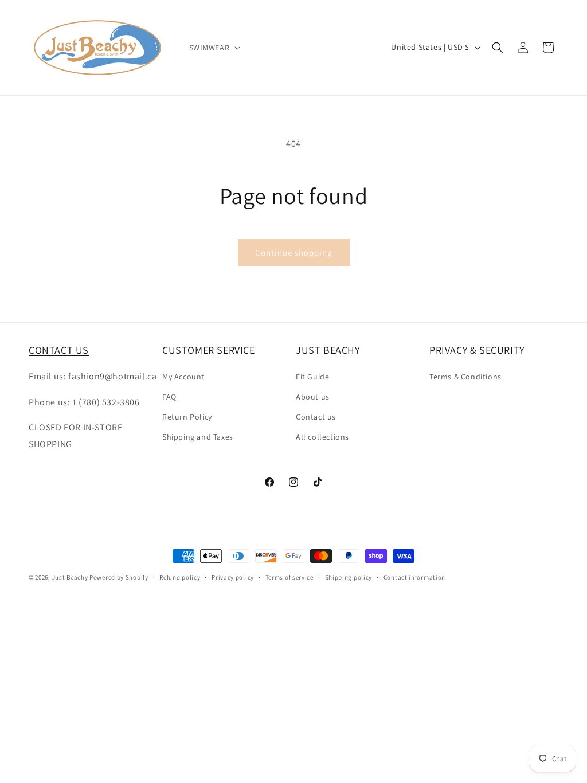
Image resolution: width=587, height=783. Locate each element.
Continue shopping (293, 252)
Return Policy (187, 417)
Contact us (316, 417)
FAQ (169, 396)
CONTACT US (59, 350)
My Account (183, 376)
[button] (213, 48)
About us (313, 396)
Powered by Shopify (118, 577)
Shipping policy (349, 577)
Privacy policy (233, 577)
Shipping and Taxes (197, 437)
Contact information (414, 577)
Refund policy (179, 577)
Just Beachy (70, 577)
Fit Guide (312, 376)
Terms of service (289, 577)
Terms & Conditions (465, 376)
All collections (322, 437)
